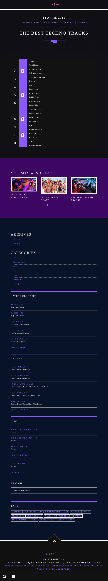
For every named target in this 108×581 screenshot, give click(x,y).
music (87, 512)
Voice (71, 520)
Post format (17, 279)
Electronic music (19, 262)
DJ (14, 258)
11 (15, 143)
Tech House (67, 23)
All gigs (15, 472)
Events (15, 266)
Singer (33, 520)
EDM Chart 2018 (19, 393)
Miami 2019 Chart (20, 367)
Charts (47, 566)
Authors (16, 512)
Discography (18, 347)
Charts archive (19, 410)
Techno (81, 23)
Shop (60, 569)
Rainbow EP (17, 304)
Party (78, 516)
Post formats (19, 520)
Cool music (30, 512)
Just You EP (17, 322)
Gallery (75, 512)
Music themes (34, 516)
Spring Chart (50, 23)
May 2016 (16, 243)
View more (24, 184)
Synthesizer (46, 520)
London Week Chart (22, 384)
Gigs (30, 566)
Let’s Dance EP (19, 339)
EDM (66, 512)
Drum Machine (52, 512)
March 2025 (17, 239)
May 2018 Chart (19, 401)
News (15, 275)
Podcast (10, 566)
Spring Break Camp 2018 (24, 429)
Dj (41, 512)
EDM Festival (18, 464)
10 (14, 135)
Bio (48, 569)
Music (15, 271)
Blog (100, 566)
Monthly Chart (31, 23)
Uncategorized (18, 284)
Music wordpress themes (58, 516)
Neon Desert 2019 (20, 446)
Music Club (18, 516)
